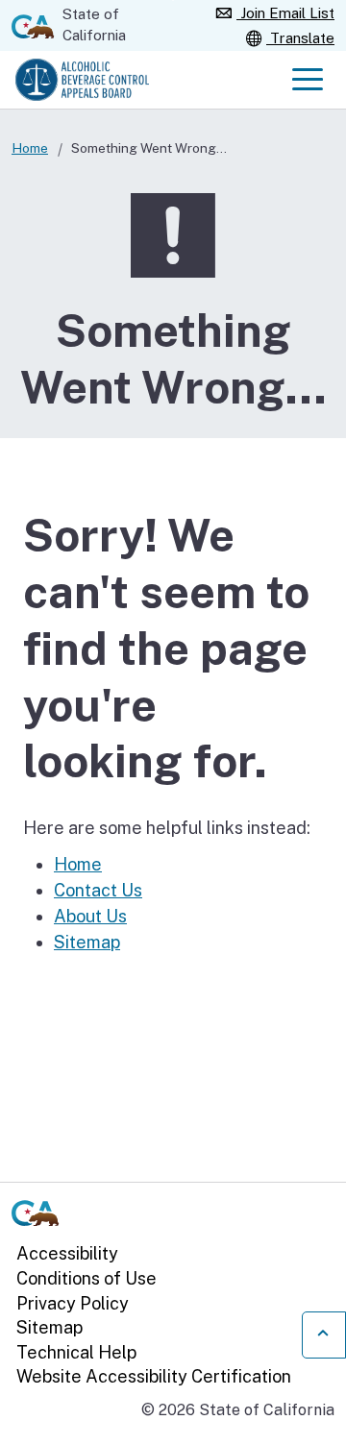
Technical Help (76, 1352)
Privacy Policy (72, 1303)
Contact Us (98, 890)
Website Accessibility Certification (153, 1376)
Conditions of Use (86, 1278)
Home (30, 148)
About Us (90, 916)
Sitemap (87, 942)
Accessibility (67, 1253)
